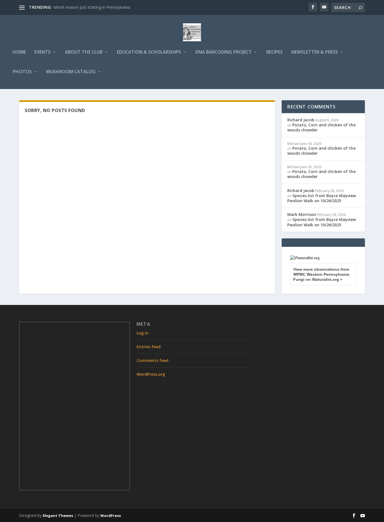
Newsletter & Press (314, 52)
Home (19, 52)
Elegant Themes (58, 515)
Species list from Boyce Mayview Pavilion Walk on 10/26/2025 (321, 198)
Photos (22, 72)
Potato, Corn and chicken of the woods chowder (321, 127)
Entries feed (149, 346)
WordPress (110, 515)
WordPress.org (151, 374)
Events (42, 52)
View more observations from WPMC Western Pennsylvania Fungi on (321, 274)
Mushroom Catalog (71, 72)
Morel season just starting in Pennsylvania (91, 7)
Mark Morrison (301, 214)
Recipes (274, 52)
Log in (142, 333)
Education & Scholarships (149, 52)
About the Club (84, 52)
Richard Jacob (300, 119)
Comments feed (152, 360)
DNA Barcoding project (223, 52)
